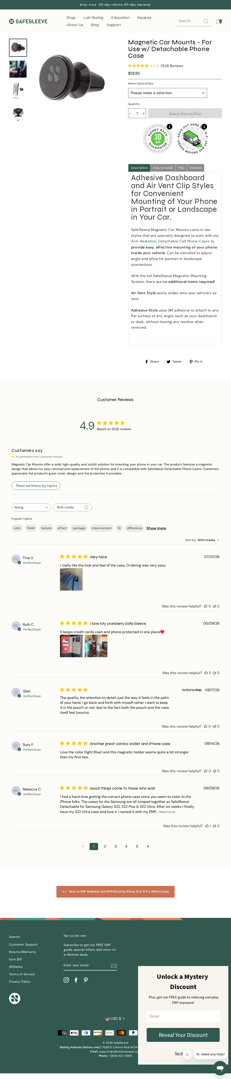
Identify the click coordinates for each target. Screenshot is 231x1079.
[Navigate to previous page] (83, 846)
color (17, 528)
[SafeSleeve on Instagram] (66, 980)
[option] (115, 4)
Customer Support (23, 944)
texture (46, 528)
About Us (75, 25)
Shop (71, 17)
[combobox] (31, 507)
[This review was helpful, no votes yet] (205, 606)
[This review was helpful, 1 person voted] (207, 826)
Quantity (134, 104)
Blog (95, 25)
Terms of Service (22, 974)
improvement (101, 528)
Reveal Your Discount (183, 1034)
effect (62, 528)
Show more (156, 528)
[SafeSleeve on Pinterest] (85, 980)
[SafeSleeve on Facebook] (76, 980)
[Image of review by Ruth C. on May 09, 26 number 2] (96, 646)
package (79, 528)
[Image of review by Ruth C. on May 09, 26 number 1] (71, 646)
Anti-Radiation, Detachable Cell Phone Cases (170, 241)
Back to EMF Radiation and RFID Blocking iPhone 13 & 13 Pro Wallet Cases (119, 892)
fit (119, 528)
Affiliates (16, 967)
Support (114, 25)
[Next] (18, 119)
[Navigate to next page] (148, 846)
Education (120, 17)
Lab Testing (93, 17)
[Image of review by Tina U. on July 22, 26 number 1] (71, 579)
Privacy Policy (19, 982)
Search (14, 937)
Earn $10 (15, 959)
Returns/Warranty (22, 952)
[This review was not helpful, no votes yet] (214, 606)
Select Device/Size (140, 83)
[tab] (139, 168)
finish (31, 528)
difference (134, 528)
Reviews (144, 17)
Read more (167, 812)
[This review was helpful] (206, 672)
